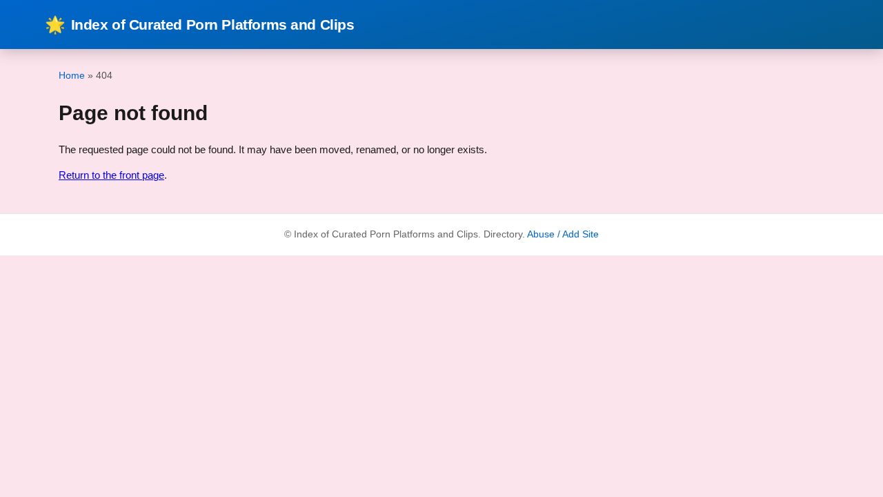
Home (72, 75)
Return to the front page (111, 175)
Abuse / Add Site (563, 234)
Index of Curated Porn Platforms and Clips (200, 24)
